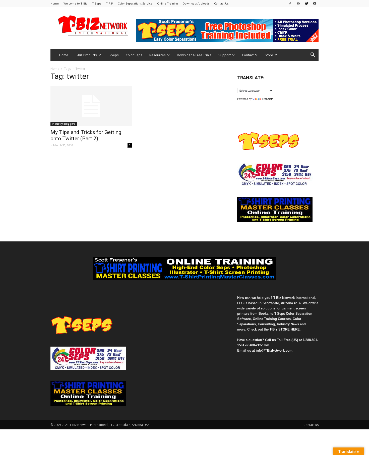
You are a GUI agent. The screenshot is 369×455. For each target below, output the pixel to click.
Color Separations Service (135, 3)
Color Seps (134, 55)
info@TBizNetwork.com (274, 350)
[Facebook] (290, 3)
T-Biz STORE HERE (285, 329)
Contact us (311, 425)
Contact (248, 55)
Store (269, 55)
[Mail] (298, 3)
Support (224, 55)
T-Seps (96, 3)
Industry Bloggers (63, 123)
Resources (157, 55)
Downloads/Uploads (196, 3)
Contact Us (221, 3)
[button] (312, 55)
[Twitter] (306, 3)
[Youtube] (315, 3)
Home (54, 3)
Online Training (167, 3)
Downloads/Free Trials (194, 55)
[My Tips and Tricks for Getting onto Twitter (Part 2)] (91, 106)
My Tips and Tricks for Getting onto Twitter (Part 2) (85, 135)
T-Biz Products (86, 55)
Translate (267, 98)
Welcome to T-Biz (75, 3)
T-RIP (109, 3)
